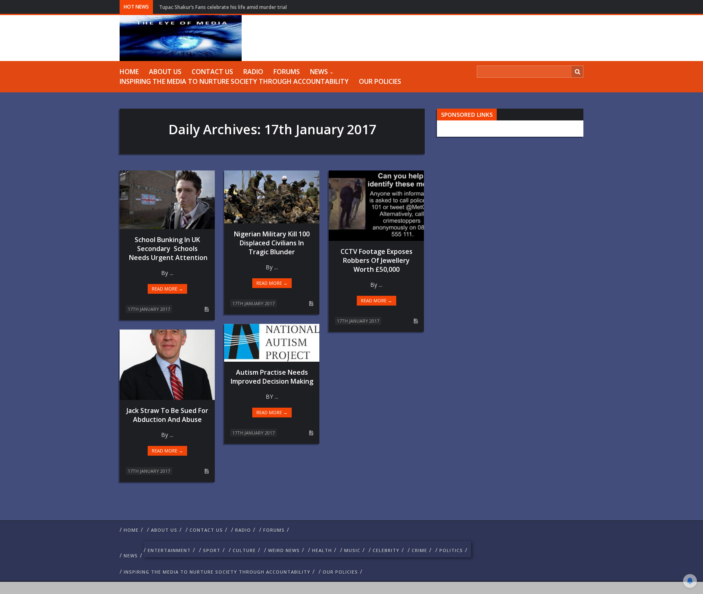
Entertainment (169, 550)
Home (129, 71)
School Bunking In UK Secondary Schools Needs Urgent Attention (167, 248)
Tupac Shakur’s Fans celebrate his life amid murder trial (223, 7)
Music (352, 550)
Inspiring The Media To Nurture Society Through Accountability (234, 81)
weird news (284, 550)
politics (451, 550)
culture (244, 550)
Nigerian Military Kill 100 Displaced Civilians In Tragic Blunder (272, 242)
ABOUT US (165, 71)
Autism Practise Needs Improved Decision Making (272, 377)
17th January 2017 (149, 309)
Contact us (212, 71)
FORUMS (286, 71)
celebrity (386, 550)
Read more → (167, 289)
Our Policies (380, 81)
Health (322, 550)
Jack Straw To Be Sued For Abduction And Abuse (167, 415)
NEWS (319, 71)
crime (419, 550)
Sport (212, 550)
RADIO (253, 71)
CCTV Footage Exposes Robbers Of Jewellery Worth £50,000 (377, 260)
